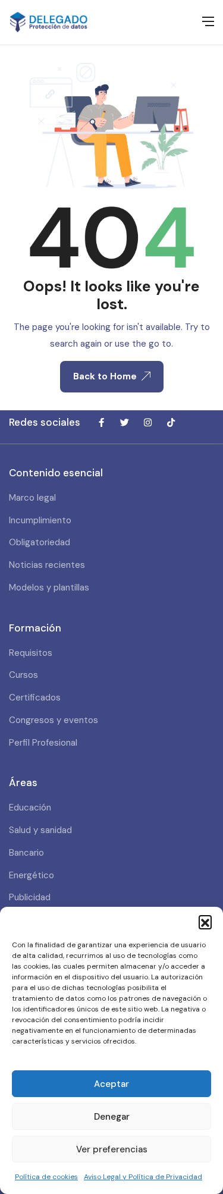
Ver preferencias (111, 1149)
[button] (205, 922)
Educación (30, 807)
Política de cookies (46, 1177)
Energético (31, 875)
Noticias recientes (47, 565)
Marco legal (32, 498)
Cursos (23, 675)
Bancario (26, 853)
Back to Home (105, 376)
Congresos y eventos (53, 720)
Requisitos (30, 653)
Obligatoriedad (39, 542)
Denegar (112, 1117)
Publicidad (30, 897)
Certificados (35, 697)
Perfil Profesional (43, 743)
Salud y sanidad (40, 830)
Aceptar (111, 1084)
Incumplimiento (40, 520)
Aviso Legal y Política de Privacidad (143, 1177)
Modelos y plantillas (49, 587)
